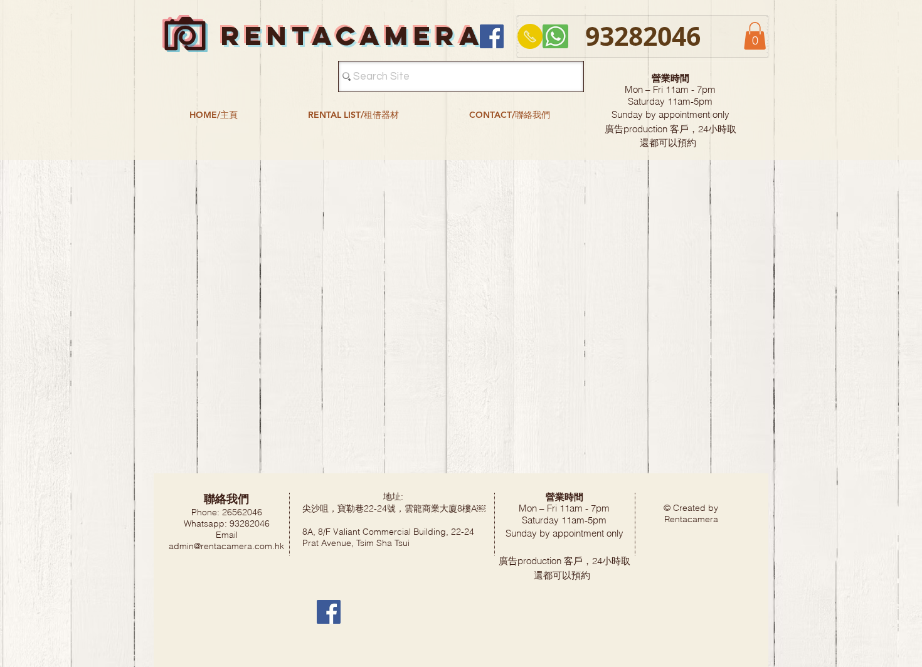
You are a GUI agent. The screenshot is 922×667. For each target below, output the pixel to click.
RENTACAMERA (352, 35)
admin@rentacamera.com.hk (226, 546)
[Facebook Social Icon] (492, 36)
